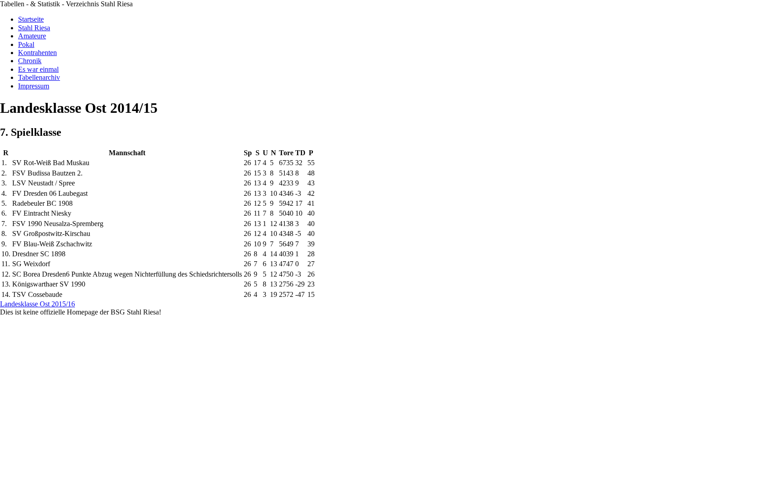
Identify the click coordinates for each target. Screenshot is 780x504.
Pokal (26, 44)
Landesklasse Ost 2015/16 (37, 304)
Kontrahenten (37, 52)
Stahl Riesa (34, 28)
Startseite (31, 19)
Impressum (33, 86)
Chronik (30, 61)
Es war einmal (38, 69)
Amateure (32, 36)
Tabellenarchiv (39, 77)
